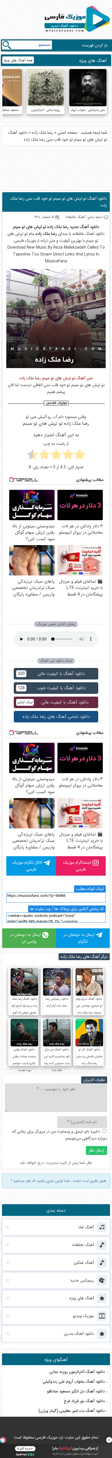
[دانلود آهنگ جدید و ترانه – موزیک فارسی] (76, 33)
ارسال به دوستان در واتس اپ (25, 938)
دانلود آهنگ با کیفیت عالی (51, 673)
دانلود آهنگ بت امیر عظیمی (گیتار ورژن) (71, 1411)
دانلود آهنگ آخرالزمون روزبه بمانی (77, 1372)
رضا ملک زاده (42, 132)
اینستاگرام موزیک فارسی (77, 866)
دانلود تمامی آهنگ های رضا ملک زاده (56, 716)
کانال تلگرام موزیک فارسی (27, 866)
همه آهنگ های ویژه (18, 60)
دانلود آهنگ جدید (84, 227)
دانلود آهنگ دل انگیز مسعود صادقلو (76, 1391)
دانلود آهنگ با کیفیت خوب (51, 688)
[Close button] (109, 1440)
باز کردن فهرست (95, 45)
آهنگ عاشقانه (83, 234)
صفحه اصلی (67, 132)
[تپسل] (3, 1440)
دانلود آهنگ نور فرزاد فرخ (84, 1401)
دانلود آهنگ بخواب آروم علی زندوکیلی (74, 1381)
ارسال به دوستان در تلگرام (78, 938)
